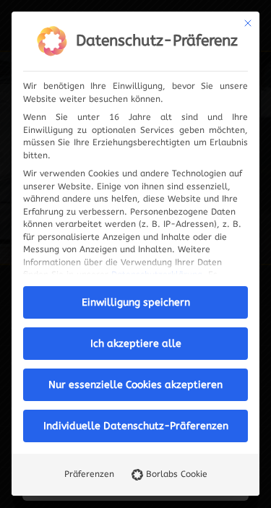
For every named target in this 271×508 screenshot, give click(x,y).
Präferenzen (89, 474)
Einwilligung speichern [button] (136, 302)
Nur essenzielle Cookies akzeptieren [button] (135, 385)
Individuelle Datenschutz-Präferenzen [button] (135, 426)
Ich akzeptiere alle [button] (135, 343)
